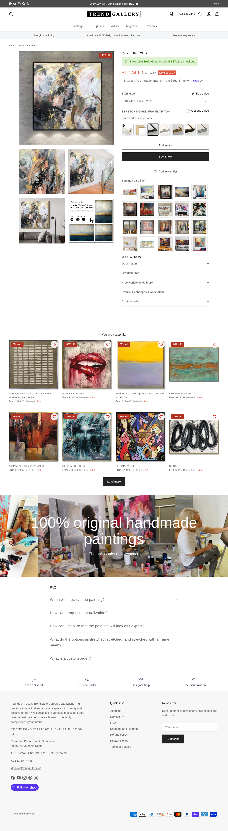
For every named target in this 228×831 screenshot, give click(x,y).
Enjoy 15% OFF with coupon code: (109, 3)
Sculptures (97, 26)
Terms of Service (120, 746)
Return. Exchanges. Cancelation (143, 291)
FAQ (113, 722)
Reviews (151, 26)
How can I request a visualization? (78, 613)
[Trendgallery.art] (114, 14)
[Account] (208, 14)
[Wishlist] (200, 14)
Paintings (77, 26)
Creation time (130, 272)
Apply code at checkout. (162, 61)
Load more (114, 481)
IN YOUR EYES (27, 45)
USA (216, 3)
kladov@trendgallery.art (26, 768)
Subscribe (173, 738)
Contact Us (117, 716)
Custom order (131, 301)
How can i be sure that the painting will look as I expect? (97, 626)
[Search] (11, 14)
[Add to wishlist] (54, 344)
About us (115, 710)
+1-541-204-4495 (185, 14)
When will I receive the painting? (77, 599)
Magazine (132, 26)
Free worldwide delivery (137, 282)
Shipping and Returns (124, 728)
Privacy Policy (119, 740)
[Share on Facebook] (135, 257)
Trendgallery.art (27, 813)
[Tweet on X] (130, 257)
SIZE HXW (129, 93)
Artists (115, 26)
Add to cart (165, 145)
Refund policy (119, 734)
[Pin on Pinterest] (139, 257)
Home (12, 45)
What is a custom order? (70, 658)
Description (129, 263)
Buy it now (165, 156)
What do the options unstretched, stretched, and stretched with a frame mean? (109, 642)
